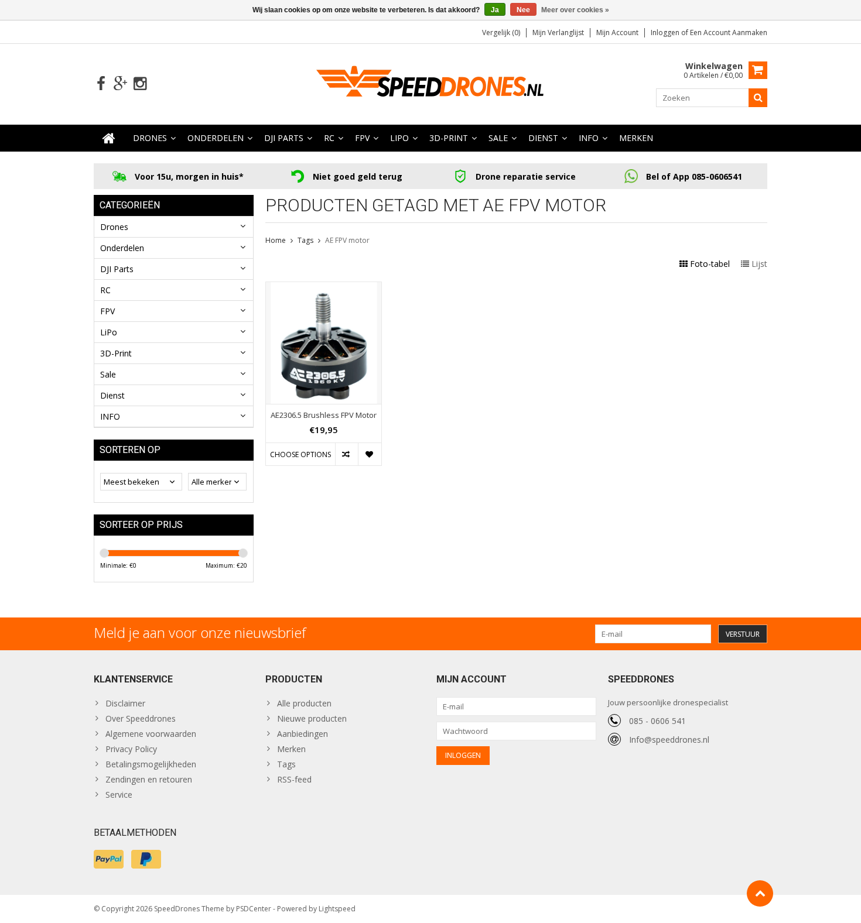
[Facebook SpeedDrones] (101, 84)
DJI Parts (283, 137)
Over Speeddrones (140, 718)
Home (275, 240)
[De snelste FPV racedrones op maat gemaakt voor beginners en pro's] (430, 82)
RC (329, 137)
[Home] (109, 138)
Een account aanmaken (728, 32)
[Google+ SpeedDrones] (120, 84)
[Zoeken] (758, 97)
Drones (150, 137)
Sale (498, 137)
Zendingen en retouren (148, 779)
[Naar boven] (760, 893)
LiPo (399, 137)
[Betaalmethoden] (109, 859)
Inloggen (666, 32)
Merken (636, 137)
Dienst (543, 137)
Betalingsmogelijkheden (150, 764)
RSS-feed (294, 779)
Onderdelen (215, 137)
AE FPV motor (347, 240)
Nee (523, 10)
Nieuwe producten (312, 718)
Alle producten (304, 703)
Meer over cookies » (575, 10)
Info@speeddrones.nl (669, 739)
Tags (305, 240)
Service (118, 794)
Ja (495, 10)
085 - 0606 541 (657, 720)
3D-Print (448, 137)
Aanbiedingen (302, 733)
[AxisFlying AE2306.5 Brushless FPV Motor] (323, 288)
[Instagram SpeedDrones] (139, 84)
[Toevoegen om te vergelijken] (346, 454)
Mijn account (617, 32)
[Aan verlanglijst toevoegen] (369, 454)
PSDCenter (253, 909)
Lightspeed (337, 909)
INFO (589, 137)
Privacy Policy (131, 748)
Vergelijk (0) (501, 32)
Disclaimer (125, 703)
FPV (362, 137)
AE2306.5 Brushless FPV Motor (324, 415)
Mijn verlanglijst (558, 32)
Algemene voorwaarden (150, 733)
